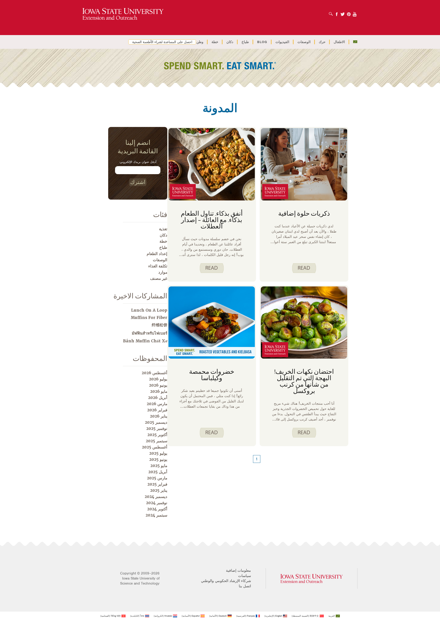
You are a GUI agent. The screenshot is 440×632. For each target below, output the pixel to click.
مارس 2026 (157, 403)
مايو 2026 (158, 391)
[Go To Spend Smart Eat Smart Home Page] (122, 14)
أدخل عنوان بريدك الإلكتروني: (138, 162)
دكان (229, 42)
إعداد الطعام (157, 253)
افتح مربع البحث (330, 12)
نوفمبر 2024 (156, 502)
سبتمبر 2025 (156, 440)
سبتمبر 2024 (156, 515)
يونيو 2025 (158, 459)
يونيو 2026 (158, 385)
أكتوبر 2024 (157, 508)
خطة (215, 42)
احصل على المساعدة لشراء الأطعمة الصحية (162, 42)
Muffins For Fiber (149, 317)
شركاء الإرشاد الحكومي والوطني (226, 581)
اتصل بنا (245, 586)
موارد (162, 272)
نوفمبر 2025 (156, 428)
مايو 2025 (158, 465)
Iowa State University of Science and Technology (140, 581)
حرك (322, 42)
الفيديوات (282, 42)
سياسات (244, 576)
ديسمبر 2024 (156, 496)
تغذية (163, 228)
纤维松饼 (159, 324)
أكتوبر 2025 (157, 434)
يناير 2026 (158, 416)
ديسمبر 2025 (156, 422)
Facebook (336, 12)
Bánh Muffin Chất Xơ (145, 340)
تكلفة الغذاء (157, 266)
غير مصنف (158, 278)
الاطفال (339, 42)
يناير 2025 (158, 490)
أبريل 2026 (157, 397)
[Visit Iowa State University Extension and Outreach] (311, 578)
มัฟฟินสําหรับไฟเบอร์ (149, 333)
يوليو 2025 (158, 453)
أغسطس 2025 (154, 447)
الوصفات (304, 42)
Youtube (355, 12)
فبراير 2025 (157, 484)
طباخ (245, 42)
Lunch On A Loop (149, 310)
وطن (199, 42)
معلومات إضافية (238, 570)
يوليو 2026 (158, 379)
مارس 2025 (157, 478)
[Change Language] (355, 42)
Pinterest (349, 12)
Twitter (342, 12)
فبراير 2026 (157, 409)
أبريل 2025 (157, 471)
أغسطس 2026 (154, 372)
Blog (262, 42)
